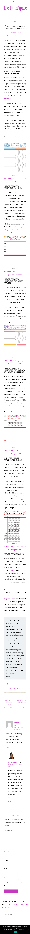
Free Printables (12, 32)
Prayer (19, 32)
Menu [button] (16, 1)
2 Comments (15, 689)
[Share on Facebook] (5, 36)
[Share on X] (8, 36)
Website (6, 868)
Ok (15, 931)
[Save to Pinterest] (11, 36)
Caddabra (12, 762)
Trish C (17, 722)
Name (6, 852)
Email (6, 860)
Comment (8, 830)
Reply (7, 747)
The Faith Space (15, 8)
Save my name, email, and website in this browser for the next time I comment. (13, 883)
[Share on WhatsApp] (14, 36)
